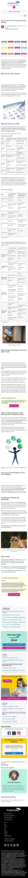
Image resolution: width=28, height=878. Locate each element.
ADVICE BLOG (8, 817)
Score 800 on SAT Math (9, 668)
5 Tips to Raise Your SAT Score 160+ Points (14, 644)
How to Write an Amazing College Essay (13, 617)
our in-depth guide (21, 568)
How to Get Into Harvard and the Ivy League (13, 611)
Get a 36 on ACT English (9, 716)
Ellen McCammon (13, 26)
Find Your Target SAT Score (10, 658)
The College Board (5, 237)
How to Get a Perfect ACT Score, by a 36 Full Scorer (13, 713)
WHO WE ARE (8, 813)
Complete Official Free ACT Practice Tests (12, 709)
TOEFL (6, 834)
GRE (5, 830)
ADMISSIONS (7, 836)
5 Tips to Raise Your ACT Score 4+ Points (14, 647)
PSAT (5, 826)
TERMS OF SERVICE (9, 839)
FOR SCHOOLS (8, 819)
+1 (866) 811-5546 (15, 5)
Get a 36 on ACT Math (8, 719)
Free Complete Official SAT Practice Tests (12, 660)
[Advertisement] (12, 34)
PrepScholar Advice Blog (14, 11)
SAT (5, 822)
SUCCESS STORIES (9, 815)
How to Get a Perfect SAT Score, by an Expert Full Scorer (12, 665)
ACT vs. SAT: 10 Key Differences (11, 624)
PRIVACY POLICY (8, 840)
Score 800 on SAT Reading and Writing (13, 670)
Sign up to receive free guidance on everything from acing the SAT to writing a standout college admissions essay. (14, 746)
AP (5, 828)
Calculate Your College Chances (11, 627)
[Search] (22, 15)
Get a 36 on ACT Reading (9, 721)
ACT (5, 824)
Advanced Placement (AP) (11, 28)
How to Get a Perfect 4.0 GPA (10, 615)
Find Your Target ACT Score (10, 706)
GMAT (6, 832)
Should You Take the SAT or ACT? (12, 620)
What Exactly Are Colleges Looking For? (13, 622)
